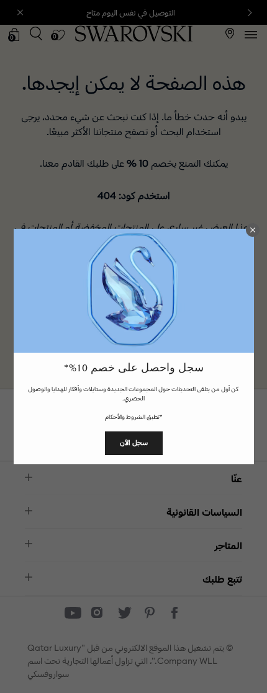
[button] (253, 230)
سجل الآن (134, 442)
